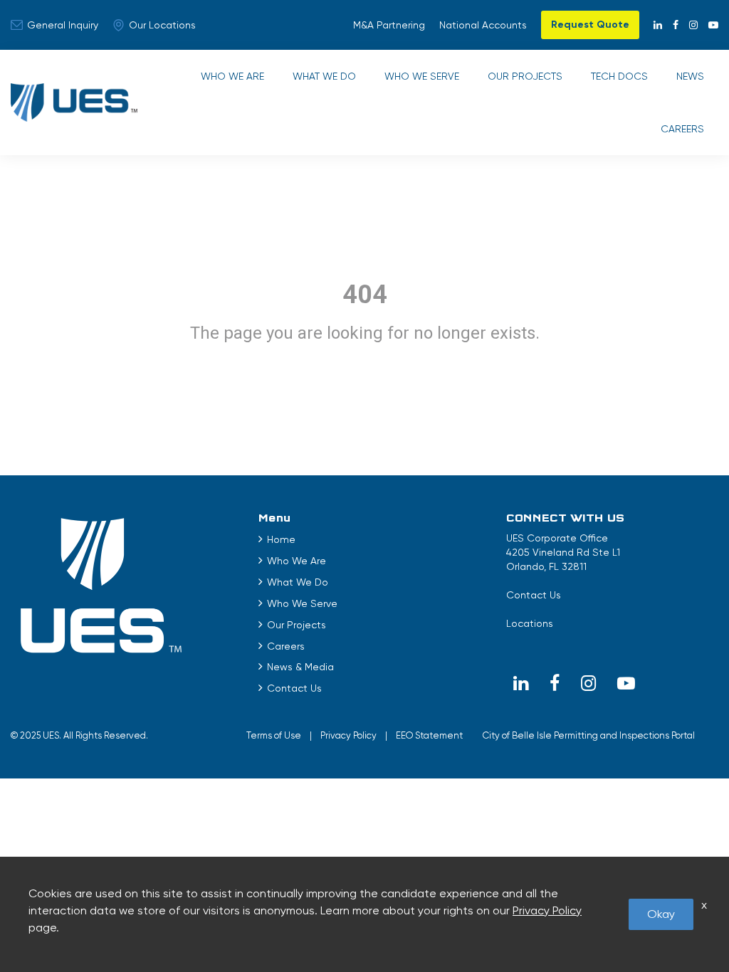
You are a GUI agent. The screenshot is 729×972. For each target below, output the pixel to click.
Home (281, 539)
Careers (682, 128)
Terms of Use (273, 735)
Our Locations (162, 25)
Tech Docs (619, 76)
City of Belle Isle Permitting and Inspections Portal (589, 735)
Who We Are (232, 76)
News (690, 76)
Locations (529, 623)
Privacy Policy (348, 735)
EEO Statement (429, 735)
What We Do (324, 76)
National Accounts (483, 25)
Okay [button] (661, 914)
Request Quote (590, 25)
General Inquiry (62, 25)
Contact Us (294, 688)
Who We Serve (421, 76)
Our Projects (525, 76)
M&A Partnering (389, 25)
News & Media (300, 666)
